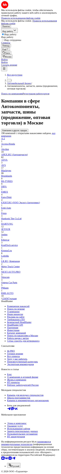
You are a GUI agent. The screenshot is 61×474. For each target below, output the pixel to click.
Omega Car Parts (9, 282)
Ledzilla (5, 256)
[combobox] (13, 465)
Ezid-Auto (6, 208)
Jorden (4, 234)
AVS (3, 165)
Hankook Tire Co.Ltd (11, 218)
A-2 (3, 138)
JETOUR (5, 229)
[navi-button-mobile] (4, 68)
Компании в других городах (14, 130)
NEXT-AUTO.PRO (10, 272)
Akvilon (5, 149)
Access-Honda (8, 144)
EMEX (4, 192)
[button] (4, 59)
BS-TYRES (7, 181)
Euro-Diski (6, 197)
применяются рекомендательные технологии (26, 443)
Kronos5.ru (6, 250)
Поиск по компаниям (12, 93)
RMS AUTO (7, 293)
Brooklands (6, 176)
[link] (6, 53)
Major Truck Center (10, 266)
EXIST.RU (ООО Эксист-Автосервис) (20, 202)
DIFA (4, 186)
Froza (4, 213)
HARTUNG (7, 224)
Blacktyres (6, 170)
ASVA (4, 160)
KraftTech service (9, 245)
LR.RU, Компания (10, 261)
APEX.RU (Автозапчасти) (14, 154)
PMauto (5, 288)
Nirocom (5, 277)
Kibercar (5, 240)
